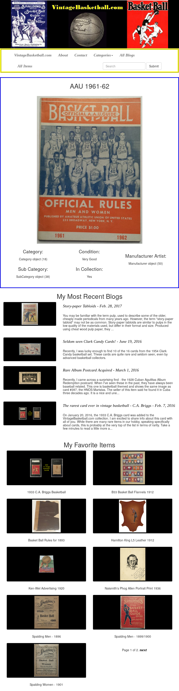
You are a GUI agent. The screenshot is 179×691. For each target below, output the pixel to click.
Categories (102, 55)
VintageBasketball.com (33, 54)
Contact (80, 55)
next (143, 650)
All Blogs (127, 55)
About (63, 55)
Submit (154, 66)
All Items (24, 66)
